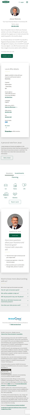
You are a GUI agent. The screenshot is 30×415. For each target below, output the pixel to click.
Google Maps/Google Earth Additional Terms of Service (13, 407)
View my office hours (11, 107)
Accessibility (19, 334)
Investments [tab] (19, 173)
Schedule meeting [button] (6, 56)
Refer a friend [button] (7, 157)
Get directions (8, 97)
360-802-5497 (8, 117)
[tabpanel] (15, 192)
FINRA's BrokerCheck (15, 324)
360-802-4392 (15, 26)
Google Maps (8, 131)
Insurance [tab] (9, 173)
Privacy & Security (12, 334)
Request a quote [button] (15, 202)
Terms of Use (4, 334)
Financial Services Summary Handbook (16, 405)
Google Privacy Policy (6, 409)
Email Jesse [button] (15, 235)
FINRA (8, 383)
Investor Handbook (11, 385)
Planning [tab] (15, 177)
